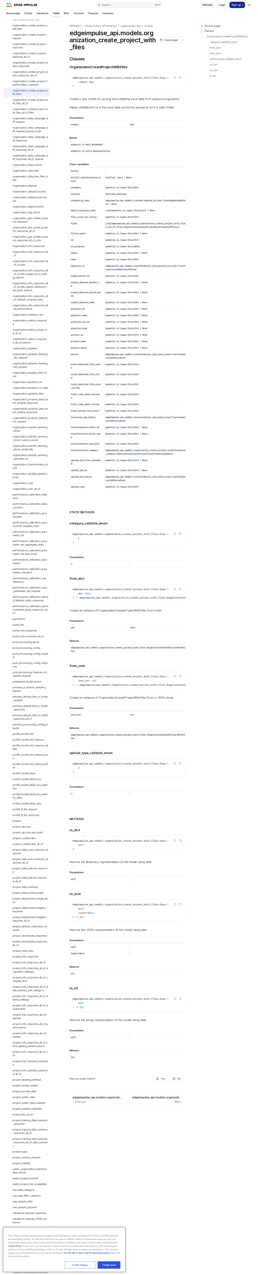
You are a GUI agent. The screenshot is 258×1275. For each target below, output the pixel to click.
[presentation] (29, 646)
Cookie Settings (80, 1265)
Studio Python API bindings (100, 25)
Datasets (108, 13)
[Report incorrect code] (175, 77)
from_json (215, 53)
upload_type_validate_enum (226, 58)
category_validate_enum (223, 42)
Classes (209, 30)
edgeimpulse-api (130, 25)
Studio (28, 13)
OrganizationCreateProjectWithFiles (227, 36)
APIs (66, 13)
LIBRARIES (75, 25)
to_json (214, 70)
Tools (56, 13)
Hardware (42, 13)
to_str (213, 75)
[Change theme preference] (249, 5)
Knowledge (13, 13)
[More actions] (183, 40)
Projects (93, 13)
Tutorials (78, 13)
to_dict (213, 64)
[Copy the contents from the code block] (180, 77)
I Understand (109, 1265)
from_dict (215, 47)
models (148, 25)
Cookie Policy (15, 1245)
